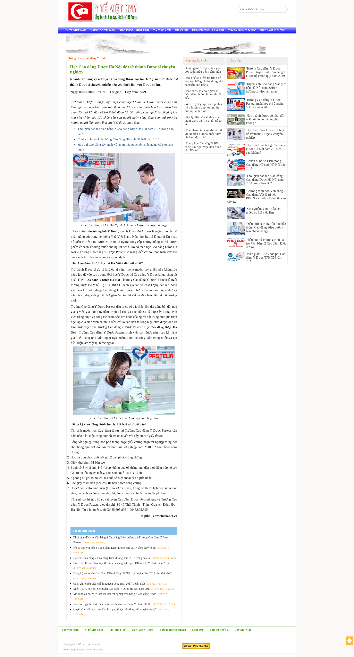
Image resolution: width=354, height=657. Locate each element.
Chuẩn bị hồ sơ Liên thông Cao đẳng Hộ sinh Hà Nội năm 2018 (119, 139)
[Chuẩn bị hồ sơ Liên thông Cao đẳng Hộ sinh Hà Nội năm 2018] (236, 170)
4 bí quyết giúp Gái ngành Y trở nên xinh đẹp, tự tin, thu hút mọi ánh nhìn (203, 107)
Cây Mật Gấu (243, 629)
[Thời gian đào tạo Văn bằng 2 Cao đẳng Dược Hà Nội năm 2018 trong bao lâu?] (236, 185)
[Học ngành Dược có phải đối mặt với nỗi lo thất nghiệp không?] (236, 124)
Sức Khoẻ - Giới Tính (134, 30)
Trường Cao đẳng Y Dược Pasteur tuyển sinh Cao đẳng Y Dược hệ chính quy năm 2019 (266, 72)
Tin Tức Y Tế (162, 30)
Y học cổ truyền (102, 30)
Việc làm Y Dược (272, 30)
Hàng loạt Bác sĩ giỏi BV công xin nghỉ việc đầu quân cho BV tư (203, 147)
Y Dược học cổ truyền (172, 629)
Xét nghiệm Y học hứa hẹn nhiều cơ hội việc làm (263, 210)
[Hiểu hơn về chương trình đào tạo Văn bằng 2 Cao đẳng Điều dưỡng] (236, 246)
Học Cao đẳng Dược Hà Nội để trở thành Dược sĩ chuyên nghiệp (265, 133)
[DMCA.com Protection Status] (196, 648)
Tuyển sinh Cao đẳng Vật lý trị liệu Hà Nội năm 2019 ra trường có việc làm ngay (266, 87)
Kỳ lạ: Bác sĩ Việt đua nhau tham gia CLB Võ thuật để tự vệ (203, 120)
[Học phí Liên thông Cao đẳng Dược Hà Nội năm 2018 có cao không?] (236, 155)
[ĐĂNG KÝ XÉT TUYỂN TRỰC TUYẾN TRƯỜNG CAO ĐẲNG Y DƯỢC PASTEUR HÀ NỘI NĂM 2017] (166, 53)
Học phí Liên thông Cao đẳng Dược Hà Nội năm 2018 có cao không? (265, 148)
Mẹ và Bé (181, 30)
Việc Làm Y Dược (142, 629)
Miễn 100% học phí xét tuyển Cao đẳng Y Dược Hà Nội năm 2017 (123, 588)
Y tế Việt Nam (76, 30)
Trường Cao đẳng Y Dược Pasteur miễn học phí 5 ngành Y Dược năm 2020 (265, 103)
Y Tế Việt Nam (94, 629)
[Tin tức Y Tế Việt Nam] (103, 21)
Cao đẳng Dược (108, 430)
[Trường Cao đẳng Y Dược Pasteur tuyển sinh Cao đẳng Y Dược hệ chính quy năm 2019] (236, 78)
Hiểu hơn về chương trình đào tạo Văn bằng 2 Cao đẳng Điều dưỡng (266, 243)
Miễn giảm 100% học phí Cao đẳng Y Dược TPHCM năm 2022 (265, 257)
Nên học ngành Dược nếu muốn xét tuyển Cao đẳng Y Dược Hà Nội (124, 604)
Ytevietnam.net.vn (164, 516)
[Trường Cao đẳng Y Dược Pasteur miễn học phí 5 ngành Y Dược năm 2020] (236, 109)
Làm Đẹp (198, 629)
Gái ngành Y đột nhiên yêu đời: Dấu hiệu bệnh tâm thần (203, 69)
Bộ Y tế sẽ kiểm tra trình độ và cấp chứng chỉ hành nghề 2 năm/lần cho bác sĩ (204, 81)
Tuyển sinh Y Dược (242, 30)
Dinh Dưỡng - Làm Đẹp (208, 30)
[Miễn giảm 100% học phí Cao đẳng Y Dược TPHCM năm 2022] (236, 260)
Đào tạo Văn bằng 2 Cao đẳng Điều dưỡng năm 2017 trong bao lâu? (124, 558)
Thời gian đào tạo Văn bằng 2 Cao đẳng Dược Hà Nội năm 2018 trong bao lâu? (265, 179)
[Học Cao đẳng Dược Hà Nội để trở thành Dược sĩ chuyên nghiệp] (236, 139)
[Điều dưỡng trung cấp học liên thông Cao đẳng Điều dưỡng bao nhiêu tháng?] (236, 233)
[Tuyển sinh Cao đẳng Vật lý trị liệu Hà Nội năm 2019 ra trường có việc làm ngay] (236, 94)
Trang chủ (74, 58)
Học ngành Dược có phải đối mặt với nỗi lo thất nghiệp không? (265, 119)
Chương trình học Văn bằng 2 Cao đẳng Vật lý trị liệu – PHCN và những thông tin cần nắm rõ (256, 196)
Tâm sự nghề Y (219, 629)
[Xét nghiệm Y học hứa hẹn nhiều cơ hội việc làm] (236, 217)
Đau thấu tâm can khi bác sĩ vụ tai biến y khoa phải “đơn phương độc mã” (203, 134)
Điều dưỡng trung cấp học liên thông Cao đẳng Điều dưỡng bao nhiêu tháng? (266, 227)
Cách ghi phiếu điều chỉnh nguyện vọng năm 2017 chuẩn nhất (120, 583)
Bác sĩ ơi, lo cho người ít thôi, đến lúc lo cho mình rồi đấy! (203, 94)
